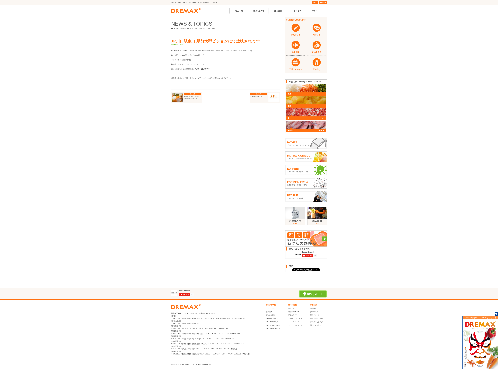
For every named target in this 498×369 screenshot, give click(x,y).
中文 (314, 3)
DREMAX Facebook (273, 325)
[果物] (306, 97)
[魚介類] (306, 122)
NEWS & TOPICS (272, 318)
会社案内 (269, 312)
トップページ (270, 308)
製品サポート (315, 315)
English (323, 3)
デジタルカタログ (316, 322)
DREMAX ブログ (272, 322)
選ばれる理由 (270, 315)
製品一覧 (291, 308)
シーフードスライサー (296, 325)
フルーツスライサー (295, 318)
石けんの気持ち (315, 325)
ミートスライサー (294, 322)
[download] (480, 344)
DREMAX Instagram (273, 329)
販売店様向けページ (317, 318)
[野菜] (306, 85)
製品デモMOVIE (293, 312)
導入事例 (313, 308)
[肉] (306, 110)
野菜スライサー (293, 315)
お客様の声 (314, 312)
